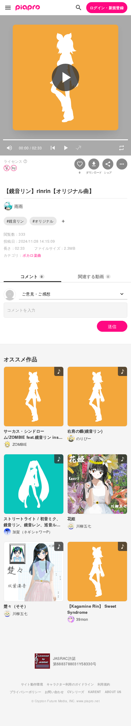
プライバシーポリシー (25, 692)
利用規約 (103, 684)
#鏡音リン (15, 221)
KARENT (94, 692)
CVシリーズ (75, 692)
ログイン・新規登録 (107, 7)
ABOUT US (113, 692)
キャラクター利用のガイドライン (70, 684)
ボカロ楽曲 (32, 255)
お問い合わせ (54, 692)
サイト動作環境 (32, 684)
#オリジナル (43, 221)
